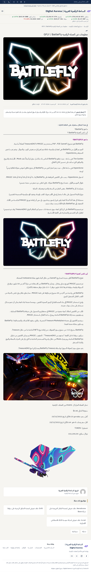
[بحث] (4, 2)
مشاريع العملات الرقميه (75, 26)
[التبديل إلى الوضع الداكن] (9, 2)
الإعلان (24, 548)
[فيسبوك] (24, 1)
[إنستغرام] (21, 1)
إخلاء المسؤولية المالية (30, 6)
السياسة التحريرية (49, 548)
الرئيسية (86, 26)
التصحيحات (38, 548)
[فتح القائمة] (2, 11)
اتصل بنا (30, 548)
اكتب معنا (5, 548)
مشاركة (84, 531)
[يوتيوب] (13, 1)
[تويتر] (17, 1)
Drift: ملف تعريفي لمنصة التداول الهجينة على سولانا (25, 508)
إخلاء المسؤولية (15, 548)
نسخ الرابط (75, 531)
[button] (45, 68)
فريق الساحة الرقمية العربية (77, 104)
